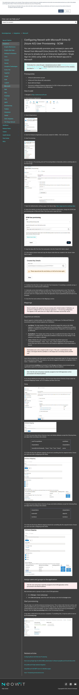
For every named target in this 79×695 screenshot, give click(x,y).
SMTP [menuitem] (6, 102)
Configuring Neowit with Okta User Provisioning (35, 656)
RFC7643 (36, 68)
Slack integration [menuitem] (8, 118)
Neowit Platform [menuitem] (7, 40)
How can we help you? (11, 19)
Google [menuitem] (6, 76)
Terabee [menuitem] (6, 109)
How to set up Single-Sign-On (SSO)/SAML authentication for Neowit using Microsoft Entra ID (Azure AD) (49, 660)
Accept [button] (61, 11)
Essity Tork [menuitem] (7, 70)
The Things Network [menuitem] (9, 122)
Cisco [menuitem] (5, 56)
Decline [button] (67, 11)
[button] (18, 40)
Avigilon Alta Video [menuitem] (9, 50)
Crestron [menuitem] (6, 60)
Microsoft (25, 33)
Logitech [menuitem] (6, 83)
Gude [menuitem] (5, 79)
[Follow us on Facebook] (66, 684)
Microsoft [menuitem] (7, 86)
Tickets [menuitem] (5, 131)
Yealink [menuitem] (6, 115)
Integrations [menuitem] (6, 43)
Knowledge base (6, 33)
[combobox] (38, 22)
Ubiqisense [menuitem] (7, 112)
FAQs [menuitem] (4, 141)
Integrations (17, 33)
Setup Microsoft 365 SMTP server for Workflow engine (37, 668)
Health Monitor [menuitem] (7, 135)
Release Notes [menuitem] (7, 128)
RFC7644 (44, 68)
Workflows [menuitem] (5, 125)
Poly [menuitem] (5, 99)
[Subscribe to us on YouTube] (75, 684)
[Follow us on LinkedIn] (71, 684)
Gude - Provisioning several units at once (34, 672)
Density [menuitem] (6, 63)
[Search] (75, 22)
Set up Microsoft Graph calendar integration (35, 664)
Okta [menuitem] (5, 92)
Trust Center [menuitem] (6, 138)
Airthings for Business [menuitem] (10, 53)
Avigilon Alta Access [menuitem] (9, 47)
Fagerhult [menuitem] (6, 73)
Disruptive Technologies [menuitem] (10, 66)
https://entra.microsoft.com (39, 94)
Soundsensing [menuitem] (8, 105)
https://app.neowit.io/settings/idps (65, 206)
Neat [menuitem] (5, 89)
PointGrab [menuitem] (7, 96)
